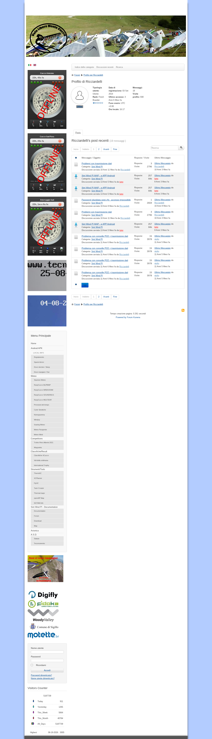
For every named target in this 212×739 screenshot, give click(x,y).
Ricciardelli (125, 170)
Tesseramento (39, 543)
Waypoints (38, 447)
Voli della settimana (41, 460)
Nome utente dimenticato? (42, 678)
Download (37, 521)
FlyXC (36, 483)
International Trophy (41, 465)
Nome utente (37, 648)
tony (121, 182)
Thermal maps (39, 493)
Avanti (106, 149)
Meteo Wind (38, 435)
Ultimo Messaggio (162, 163)
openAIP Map (39, 498)
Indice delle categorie (84, 67)
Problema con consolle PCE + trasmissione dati (105, 236)
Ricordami (41, 665)
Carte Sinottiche (40, 410)
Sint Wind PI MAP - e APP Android (98, 175)
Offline (80, 107)
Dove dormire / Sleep (42, 367)
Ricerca (119, 67)
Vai (84, 285)
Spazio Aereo (39, 362)
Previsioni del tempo (41, 405)
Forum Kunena (133, 317)
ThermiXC (38, 473)
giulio (156, 239)
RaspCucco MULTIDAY (43, 400)
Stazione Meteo (40, 380)
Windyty (37, 420)
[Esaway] (43, 607)
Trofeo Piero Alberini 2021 (43, 442)
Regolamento (39, 357)
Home (33, 343)
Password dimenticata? (41, 675)
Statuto (36, 539)
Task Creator (39, 488)
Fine (115, 149)
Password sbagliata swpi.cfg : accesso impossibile (106, 200)
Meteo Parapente (40, 430)
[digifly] (43, 598)
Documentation (39, 511)
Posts (78, 132)
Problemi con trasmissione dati (97, 163)
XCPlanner (38, 478)
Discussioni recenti (104, 67)
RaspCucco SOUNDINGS (44, 395)
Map (35, 526)
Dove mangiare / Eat (41, 372)
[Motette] (43, 638)
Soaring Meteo (39, 425)
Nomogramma (39, 415)
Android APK (36, 348)
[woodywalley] (43, 621)
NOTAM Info (38, 503)
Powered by (121, 317)
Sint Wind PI (97, 166)
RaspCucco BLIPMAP (42, 385)
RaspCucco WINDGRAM (43, 390)
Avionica (35, 530)
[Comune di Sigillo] (43, 629)
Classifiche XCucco (41, 455)
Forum (36, 516)
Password (36, 656)
